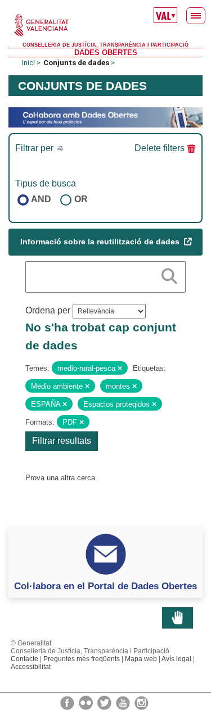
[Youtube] (124, 702)
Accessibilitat (31, 667)
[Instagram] (141, 702)
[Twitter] (105, 702)
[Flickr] (87, 702)
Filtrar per (35, 148)
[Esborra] (120, 368)
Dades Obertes (105, 52)
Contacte (24, 659)
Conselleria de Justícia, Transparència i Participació (105, 45)
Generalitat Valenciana (105, 25)
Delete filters (159, 148)
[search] (169, 274)
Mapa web (141, 659)
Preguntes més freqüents (81, 659)
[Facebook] (68, 702)
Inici (28, 62)
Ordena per (47, 310)
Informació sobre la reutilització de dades (101, 241)
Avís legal (176, 659)
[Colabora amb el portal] (105, 116)
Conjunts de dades (76, 62)
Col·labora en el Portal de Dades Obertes (105, 585)
